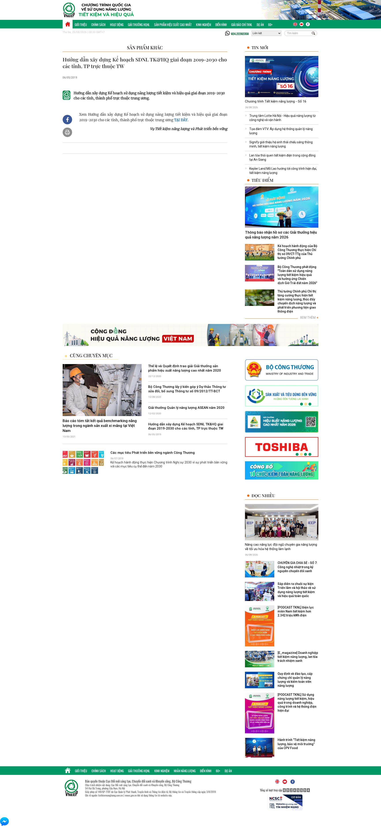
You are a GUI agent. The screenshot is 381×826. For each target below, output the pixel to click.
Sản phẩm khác (145, 47)
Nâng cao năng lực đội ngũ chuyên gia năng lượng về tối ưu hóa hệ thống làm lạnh (281, 547)
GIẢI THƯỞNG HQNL (139, 24)
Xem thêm (309, 317)
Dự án (260, 24)
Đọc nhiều (263, 495)
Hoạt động (116, 24)
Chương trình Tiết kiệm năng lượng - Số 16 (275, 101)
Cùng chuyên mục (91, 355)
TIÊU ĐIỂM (262, 180)
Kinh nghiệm (203, 24)
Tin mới (260, 47)
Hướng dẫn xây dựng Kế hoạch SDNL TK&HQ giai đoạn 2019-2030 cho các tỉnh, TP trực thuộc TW (185, 426)
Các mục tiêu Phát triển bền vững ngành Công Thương (152, 453)
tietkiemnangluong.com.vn (110, 795)
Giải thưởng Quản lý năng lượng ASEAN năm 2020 (186, 408)
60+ (270, 24)
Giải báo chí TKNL (241, 24)
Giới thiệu (81, 24)
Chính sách (98, 24)
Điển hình (221, 24)
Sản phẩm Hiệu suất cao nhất (173, 24)
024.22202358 (240, 34)
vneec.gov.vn (131, 795)
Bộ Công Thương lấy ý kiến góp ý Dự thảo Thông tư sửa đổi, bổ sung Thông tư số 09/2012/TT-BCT (187, 389)
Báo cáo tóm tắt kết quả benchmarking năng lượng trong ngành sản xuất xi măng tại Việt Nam (100, 426)
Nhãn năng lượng (185, 770)
